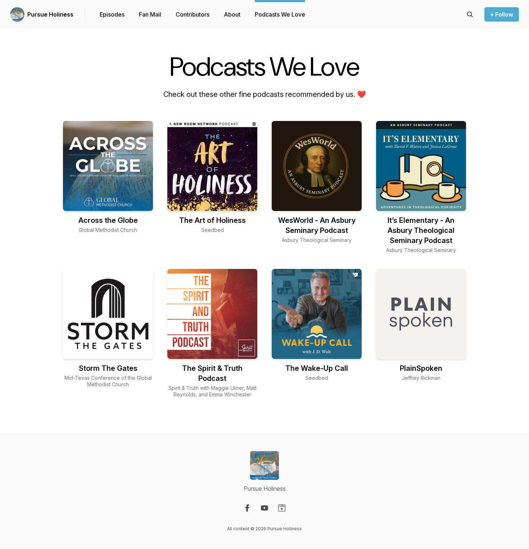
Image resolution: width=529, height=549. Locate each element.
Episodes (112, 14)
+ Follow (501, 14)
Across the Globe (108, 220)
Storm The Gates (108, 368)
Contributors (192, 14)
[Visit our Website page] (281, 508)
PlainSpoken (421, 368)
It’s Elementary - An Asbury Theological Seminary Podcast (421, 230)
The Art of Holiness (212, 220)
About (232, 14)
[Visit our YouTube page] (264, 508)
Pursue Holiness (50, 14)
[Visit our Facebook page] (247, 508)
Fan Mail (150, 14)
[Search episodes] (470, 14)
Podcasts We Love (280, 14)
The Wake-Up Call (316, 368)
